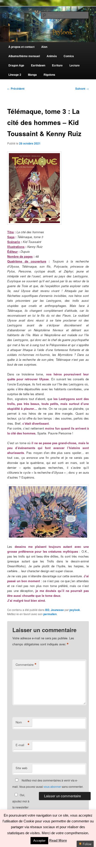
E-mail (23, 745)
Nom (23, 722)
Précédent (15, 88)
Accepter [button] (39, 840)
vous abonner (52, 786)
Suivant (82, 88)
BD (47, 610)
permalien (50, 614)
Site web (21, 768)
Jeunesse (57, 610)
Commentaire (26, 664)
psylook (74, 610)
